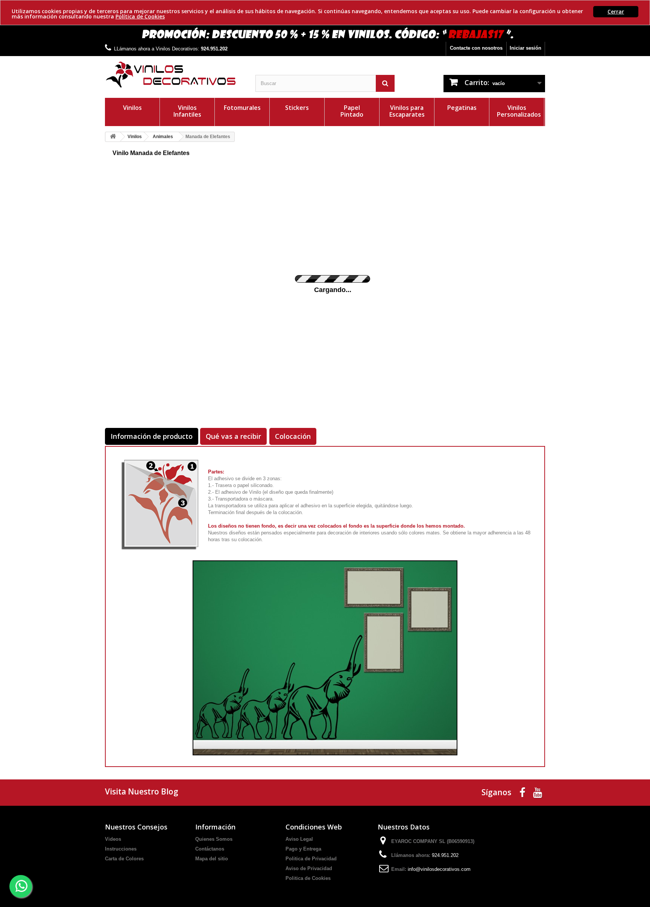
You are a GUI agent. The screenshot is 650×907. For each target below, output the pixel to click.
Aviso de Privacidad (309, 868)
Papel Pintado (351, 111)
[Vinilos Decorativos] (174, 74)
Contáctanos (209, 849)
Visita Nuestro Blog (141, 791)
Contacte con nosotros (476, 48)
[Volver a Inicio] (113, 137)
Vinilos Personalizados (519, 111)
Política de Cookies (140, 16)
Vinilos (132, 107)
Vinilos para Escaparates (407, 111)
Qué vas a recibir (233, 436)
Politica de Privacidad (311, 858)
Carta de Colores (124, 858)
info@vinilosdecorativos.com (439, 869)
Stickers (297, 107)
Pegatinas (462, 107)
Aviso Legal (299, 839)
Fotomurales (242, 107)
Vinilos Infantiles (187, 111)
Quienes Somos (213, 839)
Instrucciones (121, 849)
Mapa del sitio (211, 858)
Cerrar (615, 11)
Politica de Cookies (308, 878)
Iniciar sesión (525, 48)
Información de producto (152, 436)
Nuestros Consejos (136, 826)
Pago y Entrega (303, 849)
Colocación (293, 436)
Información (215, 826)
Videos (113, 839)
